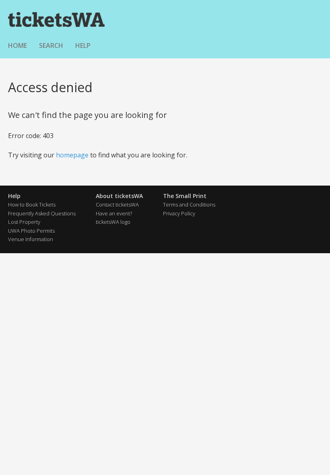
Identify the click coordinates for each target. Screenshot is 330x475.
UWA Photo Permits (31, 230)
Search (51, 45)
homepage (72, 155)
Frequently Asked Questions (42, 213)
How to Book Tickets (32, 204)
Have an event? (114, 213)
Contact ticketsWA (117, 204)
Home (17, 45)
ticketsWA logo (113, 221)
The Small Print (184, 196)
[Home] (56, 19)
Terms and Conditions (189, 204)
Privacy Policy (179, 213)
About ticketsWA (119, 196)
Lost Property (24, 221)
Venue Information (30, 239)
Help (83, 45)
